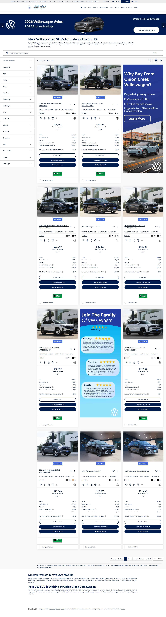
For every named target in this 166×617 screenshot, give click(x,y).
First (114, 559)
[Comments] (74, 118)
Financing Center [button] (119, 7)
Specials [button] (95, 7)
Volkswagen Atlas (63, 578)
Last (148, 559)
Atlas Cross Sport (80, 578)
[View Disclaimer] (56, 118)
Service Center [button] (104, 7)
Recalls (123, 609)
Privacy (62, 609)
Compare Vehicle (47, 180)
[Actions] (74, 104)
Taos (97, 578)
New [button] (85, 7)
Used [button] (89, 7)
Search (155, 53)
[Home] (81, 7)
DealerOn (52, 609)
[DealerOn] (33, 609)
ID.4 (35, 580)
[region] (57, 142)
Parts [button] (111, 7)
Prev (121, 559)
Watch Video (57, 97)
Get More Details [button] (57, 155)
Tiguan (103, 578)
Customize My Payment (57, 160)
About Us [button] (129, 7)
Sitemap (58, 609)
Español (136, 7)
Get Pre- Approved (57, 165)
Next (141, 559)
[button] (76, 79)
